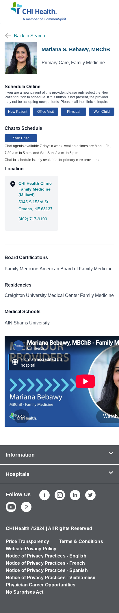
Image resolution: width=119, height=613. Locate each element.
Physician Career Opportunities (40, 584)
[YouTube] (11, 507)
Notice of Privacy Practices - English (46, 555)
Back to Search (29, 35)
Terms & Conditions (81, 541)
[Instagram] (60, 495)
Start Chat (21, 138)
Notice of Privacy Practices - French (45, 563)
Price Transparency (27, 541)
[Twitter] (90, 495)
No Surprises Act (25, 592)
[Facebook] (44, 495)
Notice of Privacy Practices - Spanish (47, 570)
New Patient (17, 112)
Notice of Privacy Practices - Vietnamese (50, 577)
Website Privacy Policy (31, 548)
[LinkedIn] (75, 495)
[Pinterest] (26, 507)
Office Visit (45, 112)
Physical (73, 112)
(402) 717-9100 (32, 219)
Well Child (102, 112)
